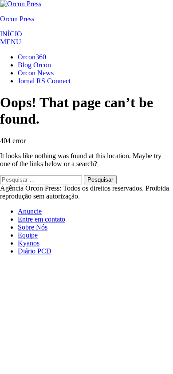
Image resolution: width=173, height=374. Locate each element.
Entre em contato (41, 219)
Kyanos (28, 243)
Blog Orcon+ (36, 65)
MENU (10, 42)
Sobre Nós (32, 227)
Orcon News (36, 73)
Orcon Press (17, 19)
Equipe (28, 235)
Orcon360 (32, 57)
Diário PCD (34, 251)
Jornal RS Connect (44, 81)
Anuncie (30, 211)
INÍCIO (11, 34)
